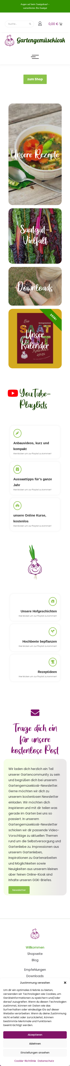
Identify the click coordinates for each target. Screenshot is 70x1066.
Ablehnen (35, 1043)
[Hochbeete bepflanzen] (53, 631)
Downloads (35, 976)
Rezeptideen (47, 672)
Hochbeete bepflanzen (39, 641)
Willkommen (35, 947)
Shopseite (35, 954)
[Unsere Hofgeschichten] (53, 601)
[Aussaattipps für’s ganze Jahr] (17, 469)
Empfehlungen (35, 970)
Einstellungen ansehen (35, 1052)
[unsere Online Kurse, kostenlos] (17, 505)
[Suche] (30, 24)
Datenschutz (46, 1061)
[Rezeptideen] (53, 662)
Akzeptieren (35, 1034)
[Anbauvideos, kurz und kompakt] (17, 433)
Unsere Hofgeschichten (39, 611)
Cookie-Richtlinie (25, 1061)
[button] (65, 982)
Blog (35, 960)
